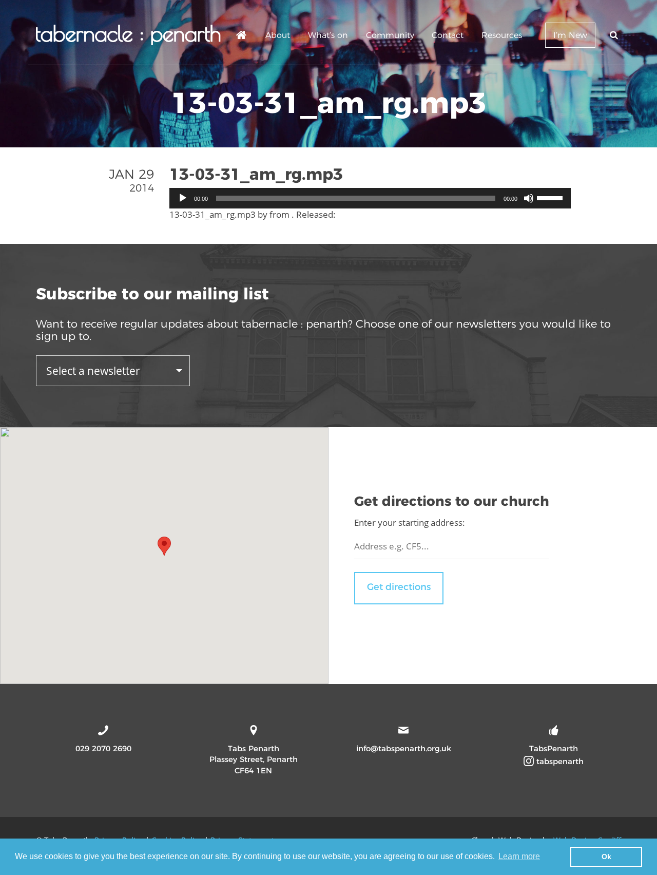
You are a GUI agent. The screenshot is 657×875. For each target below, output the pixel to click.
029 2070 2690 (103, 748)
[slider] (551, 197)
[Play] (183, 198)
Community (390, 35)
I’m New (570, 35)
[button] (164, 546)
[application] (370, 198)
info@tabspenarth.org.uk (403, 748)
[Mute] (529, 198)
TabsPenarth (553, 748)
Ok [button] (606, 856)
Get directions (399, 587)
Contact (447, 35)
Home (241, 37)
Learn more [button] (519, 856)
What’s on (328, 35)
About (277, 35)
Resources (501, 35)
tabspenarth (559, 761)
